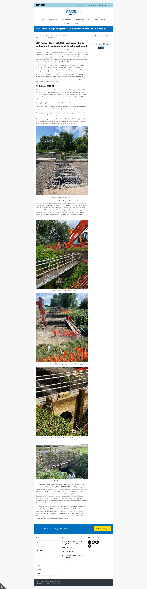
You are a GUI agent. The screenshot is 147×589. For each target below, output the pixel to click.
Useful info (39, 569)
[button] (82, 24)
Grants (109, 5)
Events (38, 562)
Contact (38, 573)
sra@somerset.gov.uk (97, 5)
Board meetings (40, 554)
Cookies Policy (40, 583)
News (37, 558)
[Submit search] (83, 565)
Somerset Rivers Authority (50, 581)
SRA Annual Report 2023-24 (57, 36)
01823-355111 (83, 5)
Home (37, 36)
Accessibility (58, 583)
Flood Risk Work (44, 36)
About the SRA (40, 546)
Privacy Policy (49, 583)
